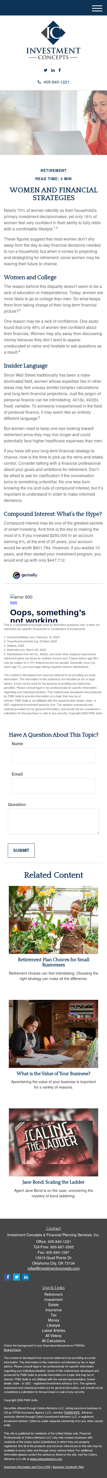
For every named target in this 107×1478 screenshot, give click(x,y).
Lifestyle (53, 1325)
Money (53, 1320)
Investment (53, 1299)
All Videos (53, 1335)
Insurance (53, 1309)
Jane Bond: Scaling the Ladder (53, 1182)
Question (17, 804)
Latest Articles (53, 1330)
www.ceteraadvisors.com (46, 1459)
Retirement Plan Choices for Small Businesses (53, 962)
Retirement (53, 1294)
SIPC (76, 1412)
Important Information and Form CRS (27, 1467)
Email (17, 774)
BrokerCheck (12, 1350)
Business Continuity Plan (68, 1467)
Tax (54, 1314)
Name (17, 743)
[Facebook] (59, 70)
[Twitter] (46, 70)
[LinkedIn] (53, 70)
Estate (53, 1304)
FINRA (68, 1412)
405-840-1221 (57, 82)
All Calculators (53, 1340)
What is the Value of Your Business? (53, 1073)
